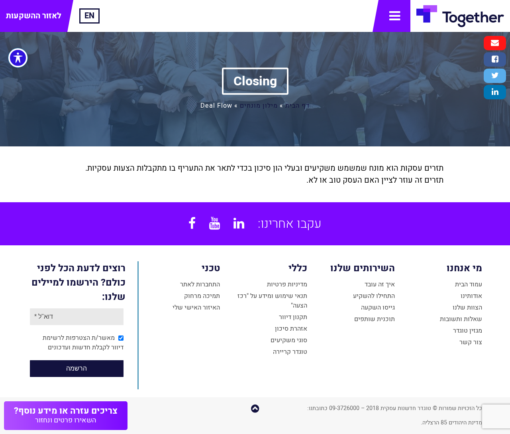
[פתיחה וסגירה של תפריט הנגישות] (17, 57)
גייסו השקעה (378, 307)
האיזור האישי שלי (196, 307)
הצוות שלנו (467, 307)
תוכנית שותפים (374, 319)
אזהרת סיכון (291, 328)
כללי (297, 268)
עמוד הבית (468, 284)
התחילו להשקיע (374, 296)
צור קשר (470, 342)
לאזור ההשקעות (33, 16)
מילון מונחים (259, 105)
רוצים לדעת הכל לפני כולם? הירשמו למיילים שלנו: (78, 282)
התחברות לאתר (200, 284)
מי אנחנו (464, 268)
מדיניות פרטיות (287, 284)
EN (89, 16)
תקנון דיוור (293, 317)
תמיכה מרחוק (202, 296)
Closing (255, 81)
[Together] (460, 16)
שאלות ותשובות (461, 319)
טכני (211, 268)
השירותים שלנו (362, 268)
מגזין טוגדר (467, 330)
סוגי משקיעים (289, 340)
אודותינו (471, 296)
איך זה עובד (380, 284)
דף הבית (297, 105)
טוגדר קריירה (290, 352)
